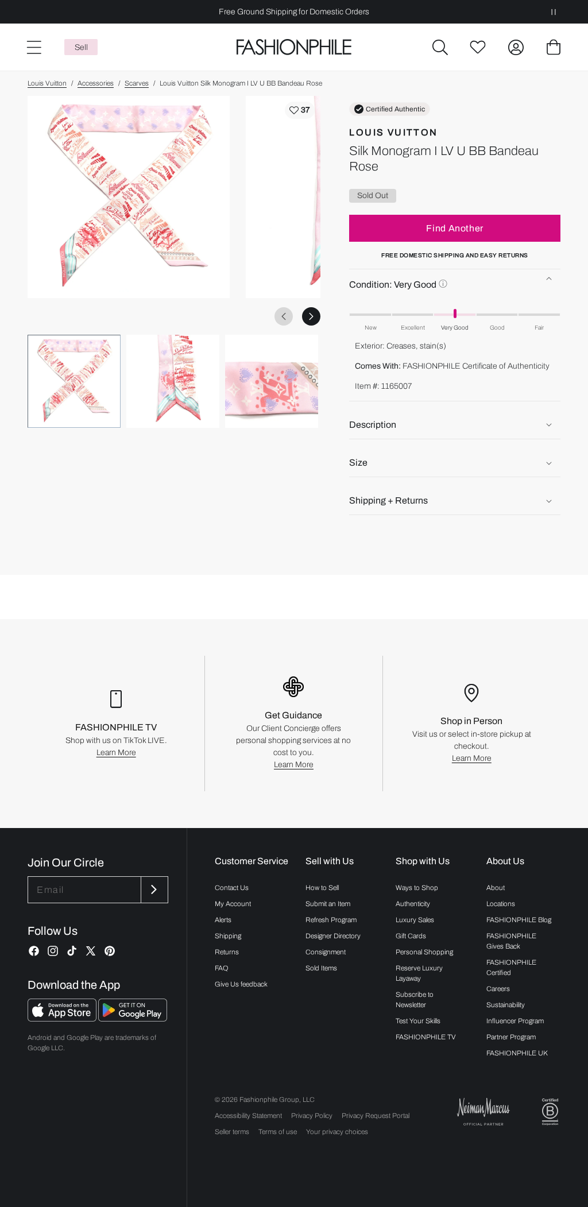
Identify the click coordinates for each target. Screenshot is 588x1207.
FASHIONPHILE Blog (518, 920)
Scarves (137, 83)
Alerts (223, 920)
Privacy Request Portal (375, 1116)
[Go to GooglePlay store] (132, 1018)
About (495, 888)
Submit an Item (327, 904)
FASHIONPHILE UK (517, 1053)
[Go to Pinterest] (109, 951)
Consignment (325, 952)
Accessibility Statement (248, 1116)
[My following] (477, 47)
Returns (227, 952)
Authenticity (413, 904)
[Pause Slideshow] (553, 12)
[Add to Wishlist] (300, 110)
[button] (439, 47)
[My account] (515, 47)
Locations (500, 904)
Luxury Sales (415, 920)
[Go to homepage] (293, 47)
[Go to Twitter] (90, 951)
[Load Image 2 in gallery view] (172, 381)
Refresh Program (331, 920)
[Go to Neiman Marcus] (483, 1111)
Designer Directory (333, 936)
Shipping (228, 936)
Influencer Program (515, 1021)
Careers (498, 989)
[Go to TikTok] (71, 951)
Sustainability (505, 1005)
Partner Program (511, 1037)
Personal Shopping (424, 952)
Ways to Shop (417, 888)
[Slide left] (283, 316)
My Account (233, 904)
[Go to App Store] (63, 1018)
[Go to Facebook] (34, 951)
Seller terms (232, 1132)
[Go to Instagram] (53, 951)
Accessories (96, 83)
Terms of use (277, 1132)
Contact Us (232, 888)
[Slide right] (311, 316)
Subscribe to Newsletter (415, 1000)
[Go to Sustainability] (550, 1111)
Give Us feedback (241, 984)
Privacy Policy (311, 1116)
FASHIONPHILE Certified (511, 967)
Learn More (116, 752)
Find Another (454, 228)
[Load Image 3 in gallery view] (271, 381)
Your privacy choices (337, 1132)
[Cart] (553, 47)
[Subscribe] (153, 889)
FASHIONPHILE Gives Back (511, 941)
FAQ (222, 968)
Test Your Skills (418, 1021)
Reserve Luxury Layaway (419, 973)
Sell (81, 47)
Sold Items (321, 968)
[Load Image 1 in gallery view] (74, 381)
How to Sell (322, 888)
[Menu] (33, 47)
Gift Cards (411, 936)
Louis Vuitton (47, 83)
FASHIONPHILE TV (426, 1037)
